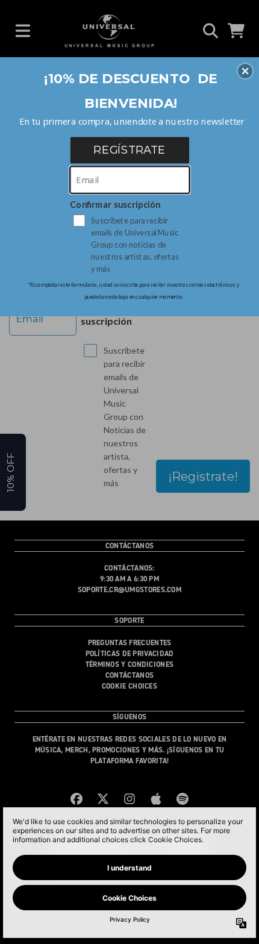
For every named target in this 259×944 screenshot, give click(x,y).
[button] (245, 71)
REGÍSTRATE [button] (129, 149)
